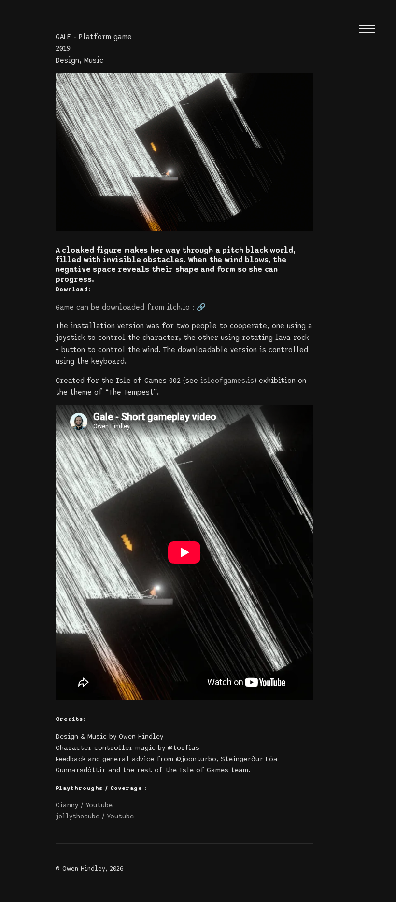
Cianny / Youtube (84, 805)
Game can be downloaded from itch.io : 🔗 (131, 307)
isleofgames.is (227, 380)
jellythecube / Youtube (95, 816)
